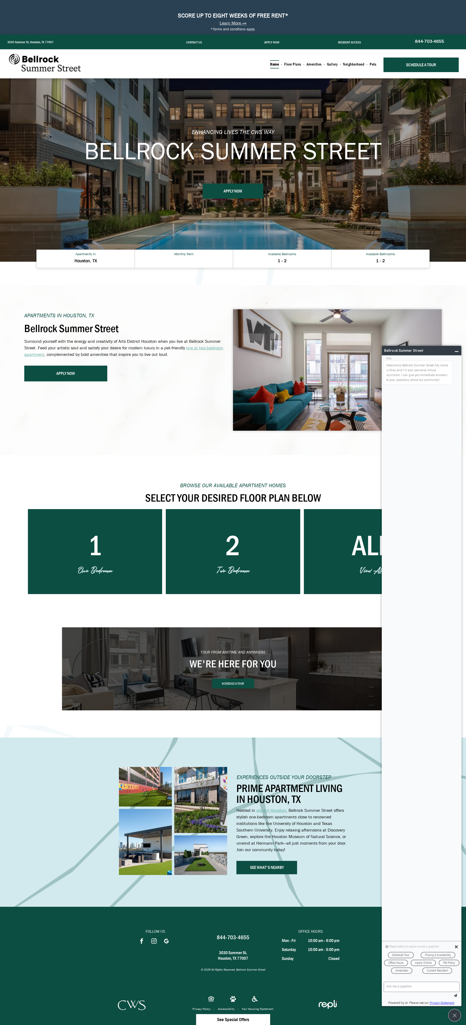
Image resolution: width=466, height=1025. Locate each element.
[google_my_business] (166, 942)
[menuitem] (275, 64)
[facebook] (141, 942)
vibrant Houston (271, 810)
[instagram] (154, 942)
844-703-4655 (429, 41)
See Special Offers (233, 1020)
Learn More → (233, 23)
